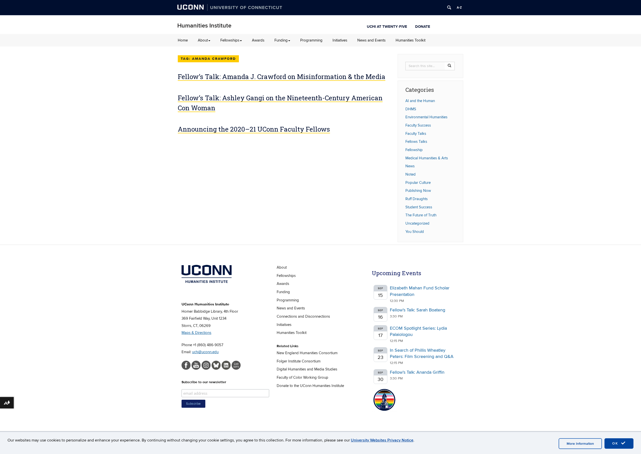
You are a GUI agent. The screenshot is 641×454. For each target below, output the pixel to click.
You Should (414, 231)
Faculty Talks (415, 133)
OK (616, 443)
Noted (410, 174)
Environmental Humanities (426, 117)
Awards (258, 40)
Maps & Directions (196, 332)
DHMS (410, 109)
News (410, 166)
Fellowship (414, 150)
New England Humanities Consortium (307, 353)
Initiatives (340, 40)
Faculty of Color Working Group (302, 377)
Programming (311, 40)
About (203, 40)
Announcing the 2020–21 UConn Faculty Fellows (254, 129)
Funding (281, 40)
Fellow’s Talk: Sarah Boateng (417, 310)
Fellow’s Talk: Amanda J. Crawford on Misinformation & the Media (281, 76)
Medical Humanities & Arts (426, 158)
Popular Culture (418, 182)
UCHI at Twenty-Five (387, 26)
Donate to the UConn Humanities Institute (310, 385)
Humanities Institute (204, 25)
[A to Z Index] (459, 8)
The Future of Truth (420, 215)
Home (183, 40)
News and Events (371, 40)
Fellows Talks (416, 141)
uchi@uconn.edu (205, 352)
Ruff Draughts (416, 199)
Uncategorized (417, 223)
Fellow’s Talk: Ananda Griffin (417, 372)
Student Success (418, 207)
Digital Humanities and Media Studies (307, 369)
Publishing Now (418, 190)
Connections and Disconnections (303, 316)
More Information (580, 443)
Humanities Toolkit (410, 40)
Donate (422, 26)
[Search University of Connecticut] (449, 8)
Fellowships (229, 40)
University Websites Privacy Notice (382, 440)
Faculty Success (418, 125)
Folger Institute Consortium (298, 361)
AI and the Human (420, 101)
